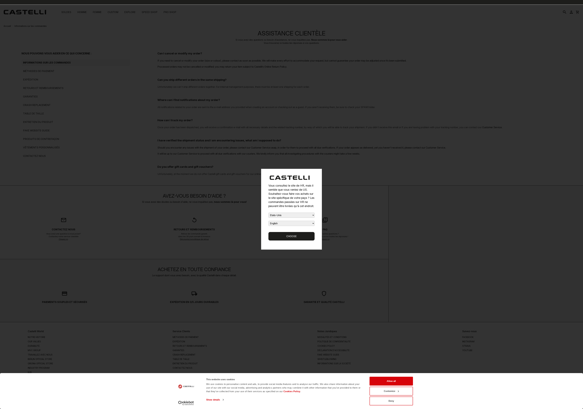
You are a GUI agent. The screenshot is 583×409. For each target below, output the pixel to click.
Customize (389, 391)
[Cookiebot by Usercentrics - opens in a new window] (186, 403)
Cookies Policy (291, 391)
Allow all (391, 381)
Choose (291, 236)
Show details (213, 399)
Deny (391, 401)
